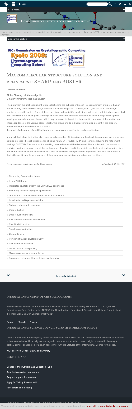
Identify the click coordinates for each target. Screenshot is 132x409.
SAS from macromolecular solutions (27, 219)
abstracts (122, 32)
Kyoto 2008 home (18, 181)
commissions (28, 32)
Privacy (33, 322)
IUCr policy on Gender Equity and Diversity (28, 350)
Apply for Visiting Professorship (22, 382)
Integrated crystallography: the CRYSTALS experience (36, 186)
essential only (107, 406)
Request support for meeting (21, 377)
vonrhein (5, 35)
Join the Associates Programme (23, 372)
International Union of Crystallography (62, 402)
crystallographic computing (50, 32)
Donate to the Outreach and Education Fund (29, 366)
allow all (91, 406)
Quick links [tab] (66, 275)
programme (108, 32)
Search (22, 322)
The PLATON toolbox (20, 224)
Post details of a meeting (19, 387)
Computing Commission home (24, 176)
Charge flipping (16, 234)
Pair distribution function (21, 243)
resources (13, 32)
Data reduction (16, 210)
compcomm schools (76, 32)
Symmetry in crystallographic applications (30, 190)
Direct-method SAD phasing (23, 248)
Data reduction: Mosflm (21, 214)
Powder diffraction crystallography (26, 238)
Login (24, 4)
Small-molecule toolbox (21, 229)
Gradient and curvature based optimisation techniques (36, 195)
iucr (3, 32)
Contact (10, 322)
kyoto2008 (94, 32)
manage (123, 406)
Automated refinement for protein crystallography (34, 258)
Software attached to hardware (24, 205)
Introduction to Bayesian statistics (26, 200)
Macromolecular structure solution (26, 253)
